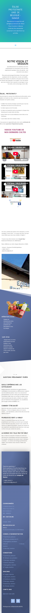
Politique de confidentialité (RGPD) (13, 606)
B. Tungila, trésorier (8, 574)
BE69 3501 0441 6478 (8, 594)
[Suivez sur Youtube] (18, 601)
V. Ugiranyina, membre (9, 577)
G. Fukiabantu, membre (9, 579)
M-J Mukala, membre (8, 586)
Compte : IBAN (7, 522)
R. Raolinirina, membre (9, 583)
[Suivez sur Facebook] (13, 601)
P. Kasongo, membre (8, 581)
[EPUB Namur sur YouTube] (15, 140)
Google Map (22, 239)
